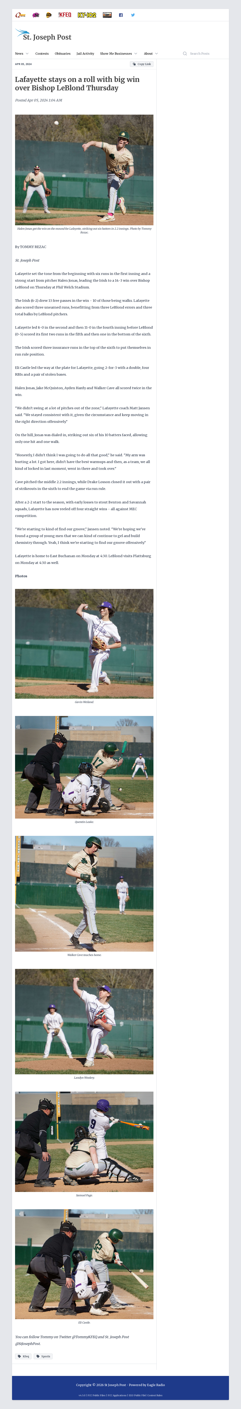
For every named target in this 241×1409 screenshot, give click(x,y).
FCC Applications (117, 1395)
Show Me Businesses (116, 53)
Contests (42, 53)
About (148, 53)
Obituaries (63, 53)
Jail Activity (85, 53)
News (19, 53)
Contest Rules (154, 1395)
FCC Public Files (96, 1395)
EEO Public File (137, 1395)
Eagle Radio (156, 1385)
